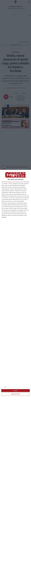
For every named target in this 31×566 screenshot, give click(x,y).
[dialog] (15, 368)
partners (10, 181)
